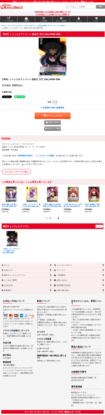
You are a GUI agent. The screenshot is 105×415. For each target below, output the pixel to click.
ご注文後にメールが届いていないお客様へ (52, 14)
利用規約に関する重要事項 (53, 107)
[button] (52, 128)
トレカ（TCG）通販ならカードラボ (66, 412)
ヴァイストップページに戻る (16, 172)
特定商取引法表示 (25, 155)
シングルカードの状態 (45, 155)
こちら (10, 333)
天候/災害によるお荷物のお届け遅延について (53, 12)
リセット (99, 226)
